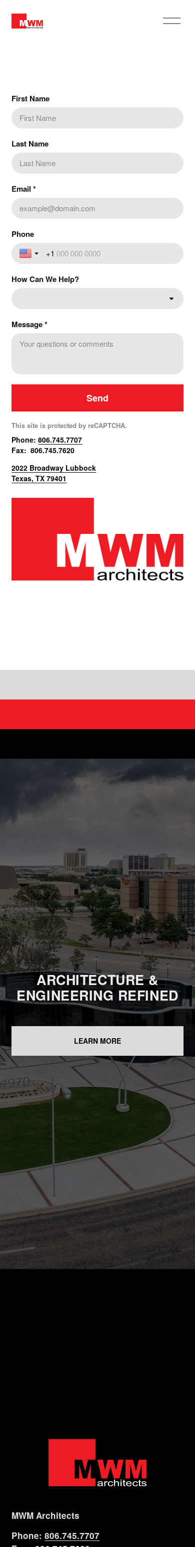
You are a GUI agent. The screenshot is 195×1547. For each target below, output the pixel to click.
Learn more (97, 1041)
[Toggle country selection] (30, 253)
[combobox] (97, 298)
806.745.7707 (60, 440)
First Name (31, 98)
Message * (30, 324)
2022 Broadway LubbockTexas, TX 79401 (54, 473)
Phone (23, 234)
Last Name (30, 143)
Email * (24, 189)
